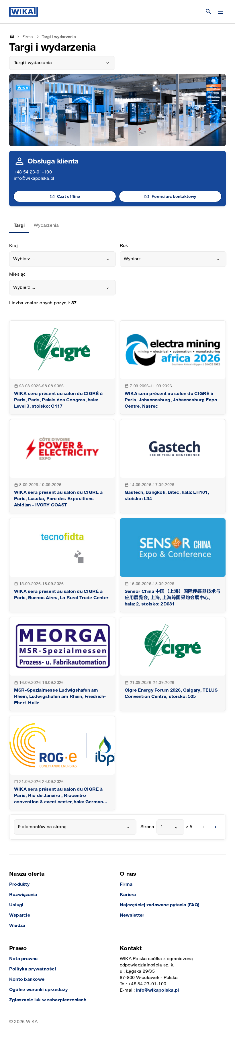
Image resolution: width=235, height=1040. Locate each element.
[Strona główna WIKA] (23, 12)
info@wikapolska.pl (34, 178)
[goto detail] (62, 367)
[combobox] (62, 259)
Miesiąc (17, 274)
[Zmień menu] (220, 11)
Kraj (13, 245)
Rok (124, 245)
